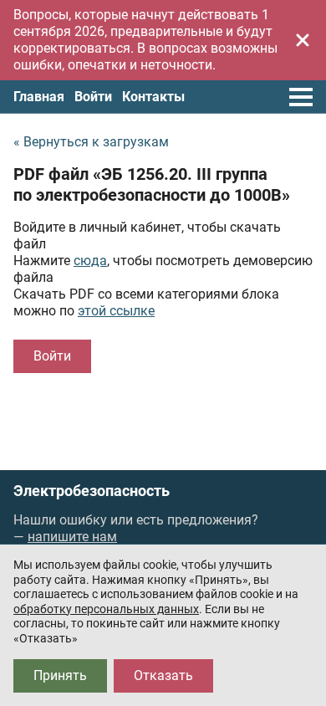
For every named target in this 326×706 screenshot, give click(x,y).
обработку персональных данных (106, 609)
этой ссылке (116, 311)
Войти (93, 97)
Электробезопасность (91, 491)
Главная (38, 97)
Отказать (163, 675)
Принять (60, 675)
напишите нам (72, 537)
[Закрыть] (303, 40)
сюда (90, 261)
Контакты (153, 97)
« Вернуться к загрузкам (91, 142)
